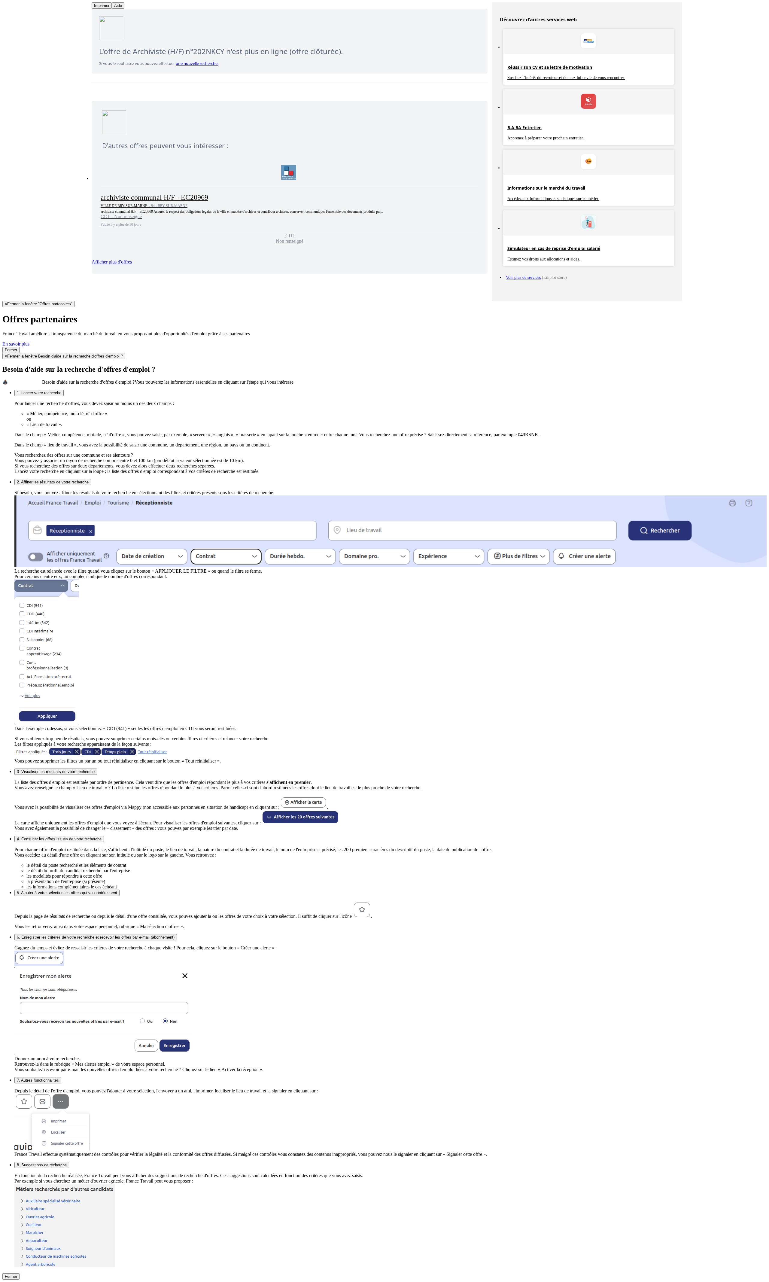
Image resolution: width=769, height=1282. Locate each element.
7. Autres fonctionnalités (38, 1080)
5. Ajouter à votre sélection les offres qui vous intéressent (67, 893)
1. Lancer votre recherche (39, 393)
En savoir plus (15, 343)
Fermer (11, 350)
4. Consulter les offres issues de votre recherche (59, 839)
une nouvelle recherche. (197, 63)
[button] (290, 204)
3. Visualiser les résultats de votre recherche (56, 771)
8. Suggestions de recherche (42, 1165)
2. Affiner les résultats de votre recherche (53, 482)
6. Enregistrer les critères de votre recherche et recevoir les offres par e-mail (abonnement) (96, 937)
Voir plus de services (523, 277)
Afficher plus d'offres (112, 261)
